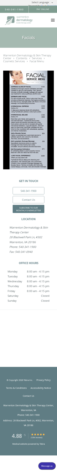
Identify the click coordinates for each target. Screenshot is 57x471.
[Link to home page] (24, 20)
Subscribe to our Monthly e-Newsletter (28, 209)
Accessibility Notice (41, 387)
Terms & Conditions (16, 387)
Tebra (42, 443)
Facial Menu (37, 61)
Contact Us (28, 395)
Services (37, 58)
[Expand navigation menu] (52, 20)
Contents (22, 58)
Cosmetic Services (14, 61)
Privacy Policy (43, 379)
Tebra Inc (28, 380)
